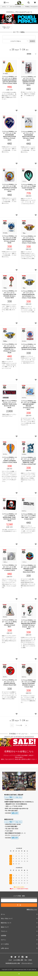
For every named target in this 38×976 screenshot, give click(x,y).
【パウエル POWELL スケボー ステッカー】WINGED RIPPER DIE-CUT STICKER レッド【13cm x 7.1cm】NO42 (28, 239)
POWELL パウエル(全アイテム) (6, 28)
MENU (7, 2)
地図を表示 (15, 813)
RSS (26, 960)
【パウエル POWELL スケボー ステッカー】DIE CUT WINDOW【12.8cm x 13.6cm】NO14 (9, 567)
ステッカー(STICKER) (15, 6)
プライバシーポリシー (26, 963)
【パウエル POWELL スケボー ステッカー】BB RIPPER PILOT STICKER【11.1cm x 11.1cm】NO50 (9, 188)
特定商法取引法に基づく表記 (13, 963)
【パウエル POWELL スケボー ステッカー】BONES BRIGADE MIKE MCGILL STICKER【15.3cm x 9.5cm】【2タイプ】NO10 (28, 624)
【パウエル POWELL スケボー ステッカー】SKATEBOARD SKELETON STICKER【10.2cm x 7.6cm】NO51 (28, 136)
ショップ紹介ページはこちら (13, 797)
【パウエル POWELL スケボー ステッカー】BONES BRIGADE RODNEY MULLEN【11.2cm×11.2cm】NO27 (28, 405)
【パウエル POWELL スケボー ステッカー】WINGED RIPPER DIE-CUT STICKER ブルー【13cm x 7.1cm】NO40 (28, 294)
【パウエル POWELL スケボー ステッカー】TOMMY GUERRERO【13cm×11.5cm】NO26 (9, 459)
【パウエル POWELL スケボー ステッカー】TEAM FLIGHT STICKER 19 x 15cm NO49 (28, 187)
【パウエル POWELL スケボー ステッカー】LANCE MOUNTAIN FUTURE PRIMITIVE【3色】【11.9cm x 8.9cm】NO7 (28, 461)
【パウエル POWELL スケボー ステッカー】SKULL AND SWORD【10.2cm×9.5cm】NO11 (9, 623)
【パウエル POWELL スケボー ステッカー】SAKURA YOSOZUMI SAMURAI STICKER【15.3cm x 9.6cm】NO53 (28, 81)
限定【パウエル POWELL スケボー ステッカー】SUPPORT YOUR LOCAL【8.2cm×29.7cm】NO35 (9, 404)
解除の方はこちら (32, 909)
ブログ (10, 960)
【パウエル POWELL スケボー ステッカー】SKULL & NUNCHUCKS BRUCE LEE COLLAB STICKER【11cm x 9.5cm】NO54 (9, 80)
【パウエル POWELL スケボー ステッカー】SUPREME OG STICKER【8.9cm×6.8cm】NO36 (28, 346)
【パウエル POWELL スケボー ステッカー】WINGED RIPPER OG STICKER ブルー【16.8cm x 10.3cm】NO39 (9, 348)
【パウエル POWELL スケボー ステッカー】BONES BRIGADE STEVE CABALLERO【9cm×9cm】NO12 (28, 568)
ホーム (4, 6)
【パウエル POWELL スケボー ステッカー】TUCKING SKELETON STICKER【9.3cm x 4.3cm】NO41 (9, 294)
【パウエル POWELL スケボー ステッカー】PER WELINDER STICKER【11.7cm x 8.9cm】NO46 (9, 239)
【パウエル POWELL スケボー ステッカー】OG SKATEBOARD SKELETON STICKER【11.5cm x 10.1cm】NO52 (9, 136)
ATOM (30, 960)
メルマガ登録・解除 (18, 960)
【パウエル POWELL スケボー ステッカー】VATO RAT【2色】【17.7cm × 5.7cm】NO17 (28, 516)
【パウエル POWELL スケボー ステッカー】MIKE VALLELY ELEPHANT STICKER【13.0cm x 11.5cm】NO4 (28, 683)
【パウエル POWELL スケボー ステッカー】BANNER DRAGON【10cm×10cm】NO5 (9, 682)
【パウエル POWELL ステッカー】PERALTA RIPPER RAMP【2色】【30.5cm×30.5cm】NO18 (9, 517)
